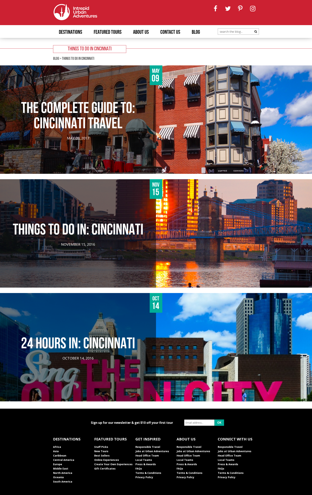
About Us (141, 32)
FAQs (138, 468)
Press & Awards (145, 464)
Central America (63, 460)
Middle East (60, 468)
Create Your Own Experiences (113, 464)
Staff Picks (101, 447)
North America (62, 473)
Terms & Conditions (148, 473)
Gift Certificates (105, 468)
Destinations (70, 32)
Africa (57, 447)
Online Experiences (106, 460)
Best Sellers (102, 455)
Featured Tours (108, 32)
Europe (57, 464)
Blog (196, 32)
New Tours (101, 451)
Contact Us (170, 32)
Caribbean (59, 455)
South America (62, 481)
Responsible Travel (147, 447)
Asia (56, 451)
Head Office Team (147, 455)
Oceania (58, 477)
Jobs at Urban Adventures (152, 451)
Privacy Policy (144, 477)
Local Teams (143, 460)
